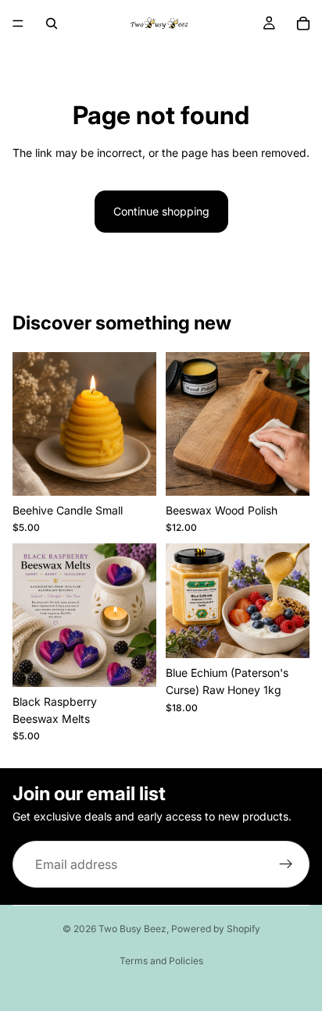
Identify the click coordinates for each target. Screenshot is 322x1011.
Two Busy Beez (132, 928)
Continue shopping (161, 211)
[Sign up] (286, 865)
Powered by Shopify (215, 928)
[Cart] (303, 23)
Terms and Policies (161, 961)
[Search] (51, 23)
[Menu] (18, 23)
